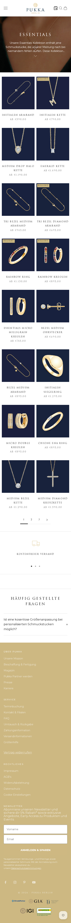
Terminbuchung (14, 706)
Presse (8, 682)
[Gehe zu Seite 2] (47, 520)
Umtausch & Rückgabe (18, 724)
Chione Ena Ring (52, 443)
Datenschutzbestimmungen (26, 868)
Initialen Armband (18, 115)
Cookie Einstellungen (17, 794)
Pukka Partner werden (18, 676)
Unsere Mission (13, 658)
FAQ (6, 718)
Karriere (8, 688)
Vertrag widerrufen (18, 752)
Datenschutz (12, 788)
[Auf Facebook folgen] (5, 882)
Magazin (9, 670)
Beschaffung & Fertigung (20, 664)
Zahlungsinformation (17, 730)
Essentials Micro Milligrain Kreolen (18, 332)
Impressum (11, 770)
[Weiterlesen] (35, 56)
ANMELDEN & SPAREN (35, 850)
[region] (35, 549)
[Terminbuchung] (56, 8)
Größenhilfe (11, 742)
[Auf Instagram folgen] (15, 882)
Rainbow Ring (18, 277)
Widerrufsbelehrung (16, 782)
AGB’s (7, 776)
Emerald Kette (53, 166)
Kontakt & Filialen (15, 712)
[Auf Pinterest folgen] (24, 882)
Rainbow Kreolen (53, 277)
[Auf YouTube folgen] (34, 882)
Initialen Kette (53, 115)
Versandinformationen (18, 736)
